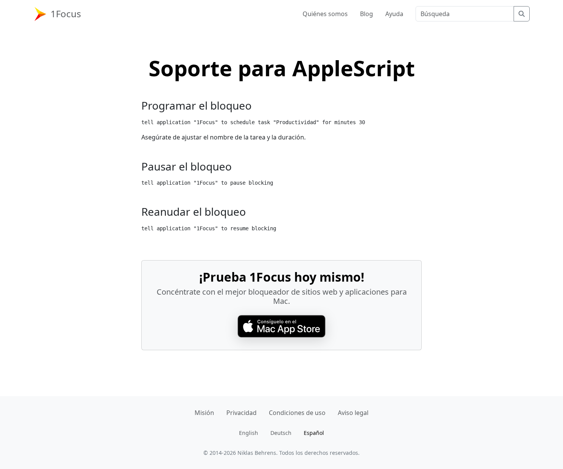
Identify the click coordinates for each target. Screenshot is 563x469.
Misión (204, 412)
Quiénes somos (325, 14)
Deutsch (280, 432)
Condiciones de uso (297, 412)
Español (314, 432)
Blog (366, 14)
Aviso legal (353, 412)
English (248, 432)
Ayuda (394, 14)
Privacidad (241, 412)
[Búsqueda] (522, 13)
